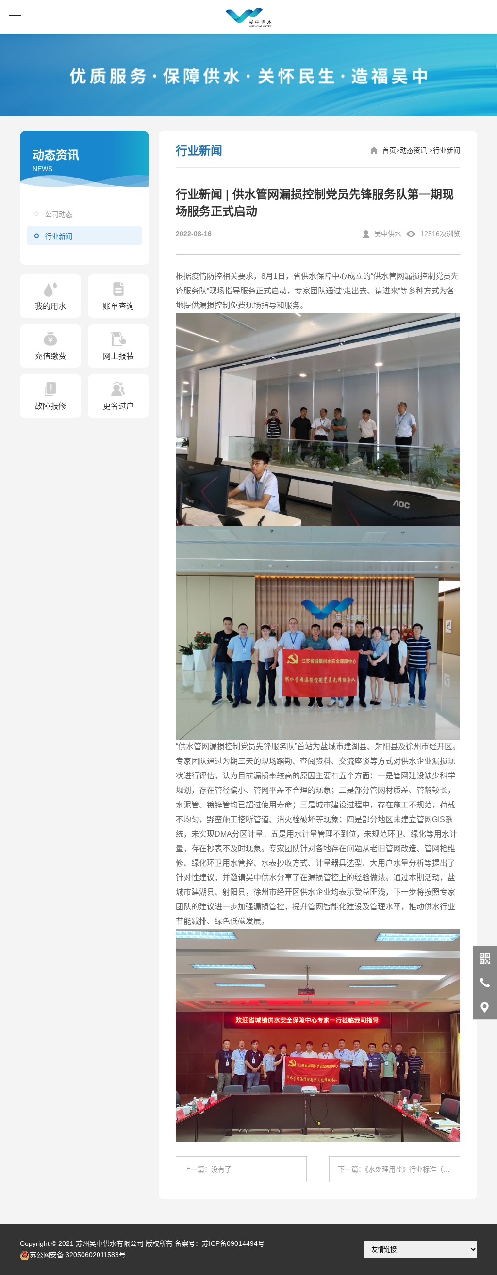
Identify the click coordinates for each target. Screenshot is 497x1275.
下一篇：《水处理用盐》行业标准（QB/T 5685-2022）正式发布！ (399, 1169)
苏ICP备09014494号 (233, 1243)
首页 (389, 150)
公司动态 (58, 214)
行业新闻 (58, 236)
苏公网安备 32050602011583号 (78, 1255)
